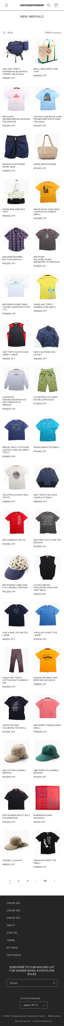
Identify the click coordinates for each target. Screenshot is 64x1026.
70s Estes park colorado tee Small (14, 726)
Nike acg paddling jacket (44, 353)
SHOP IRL (12, 932)
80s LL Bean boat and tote (46, 70)
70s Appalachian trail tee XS (15, 496)
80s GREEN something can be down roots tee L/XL (16, 307)
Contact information (42, 1021)
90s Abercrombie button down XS (12, 258)
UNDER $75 (13, 917)
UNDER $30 (13, 903)
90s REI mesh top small (47, 447)
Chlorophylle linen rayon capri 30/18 (46, 398)
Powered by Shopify (36, 1016)
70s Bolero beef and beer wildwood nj (45, 679)
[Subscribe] (53, 983)
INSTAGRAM (14, 955)
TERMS (11, 940)
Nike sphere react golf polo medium (16, 816)
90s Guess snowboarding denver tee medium (16, 119)
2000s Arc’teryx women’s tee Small (45, 305)
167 (45, 880)
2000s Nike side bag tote (13, 210)
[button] (6, 5)
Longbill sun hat (12, 860)
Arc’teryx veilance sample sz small (45, 496)
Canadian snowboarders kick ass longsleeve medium (14, 401)
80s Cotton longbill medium (14, 771)
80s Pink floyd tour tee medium (47, 541)
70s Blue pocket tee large (45, 633)
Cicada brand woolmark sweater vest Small (46, 587)
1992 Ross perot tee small (45, 861)
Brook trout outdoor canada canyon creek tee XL (15, 450)
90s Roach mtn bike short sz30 (13, 165)
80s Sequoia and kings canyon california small (47, 212)
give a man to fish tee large (15, 633)
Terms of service (22, 1021)
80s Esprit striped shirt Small (47, 726)
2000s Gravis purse (45, 164)
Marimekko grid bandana (43, 816)
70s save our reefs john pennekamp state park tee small (48, 119)
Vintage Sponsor (18, 1016)
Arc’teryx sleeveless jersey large (15, 353)
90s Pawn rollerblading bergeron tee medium (46, 259)
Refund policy (54, 1016)
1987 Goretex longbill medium (47, 771)
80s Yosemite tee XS (13, 540)
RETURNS (12, 947)
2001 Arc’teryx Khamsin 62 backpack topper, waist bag (14, 71)
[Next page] (54, 881)
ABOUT (11, 925)
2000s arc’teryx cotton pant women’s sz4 (15, 680)
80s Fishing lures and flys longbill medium (14, 586)
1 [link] (10, 880)
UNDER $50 (13, 910)
